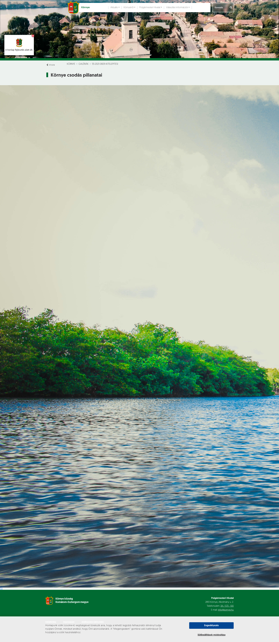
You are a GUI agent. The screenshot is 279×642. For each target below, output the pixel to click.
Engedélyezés (211, 625)
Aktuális (114, 7)
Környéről (129, 7)
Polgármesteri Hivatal (149, 7)
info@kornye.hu (226, 610)
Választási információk (177, 7)
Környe (71, 64)
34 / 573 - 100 (227, 606)
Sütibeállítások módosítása (211, 635)
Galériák (83, 64)
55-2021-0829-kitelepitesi (105, 64)
